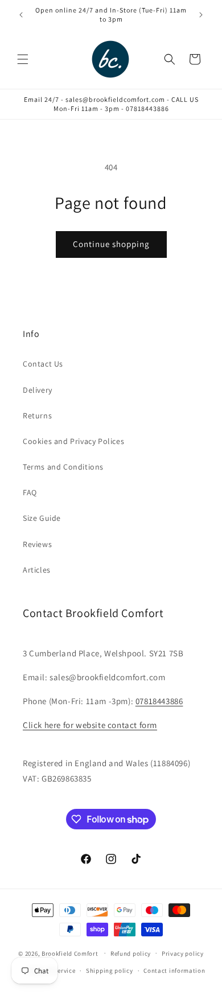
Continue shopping (111, 244)
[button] (22, 59)
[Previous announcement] (21, 14)
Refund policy (130, 953)
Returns (37, 415)
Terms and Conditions (63, 467)
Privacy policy (183, 953)
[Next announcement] (200, 14)
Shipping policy (109, 971)
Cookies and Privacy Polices (73, 441)
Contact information (174, 971)
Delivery (37, 390)
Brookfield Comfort (70, 953)
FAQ (30, 492)
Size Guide (42, 518)
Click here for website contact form (90, 724)
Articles (37, 570)
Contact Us (43, 364)
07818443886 (159, 701)
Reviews (37, 544)
